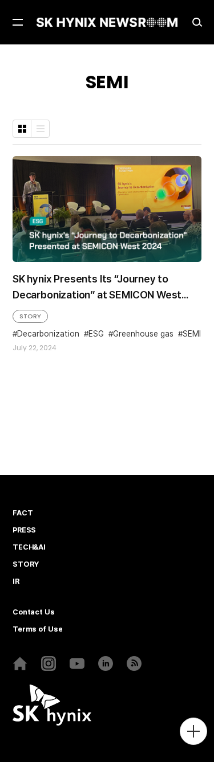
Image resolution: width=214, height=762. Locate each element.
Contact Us (34, 612)
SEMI (192, 334)
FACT (23, 513)
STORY (30, 316)
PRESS (24, 530)
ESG (96, 334)
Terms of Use (37, 629)
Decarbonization (48, 334)
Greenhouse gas (143, 334)
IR (16, 581)
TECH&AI (29, 547)
